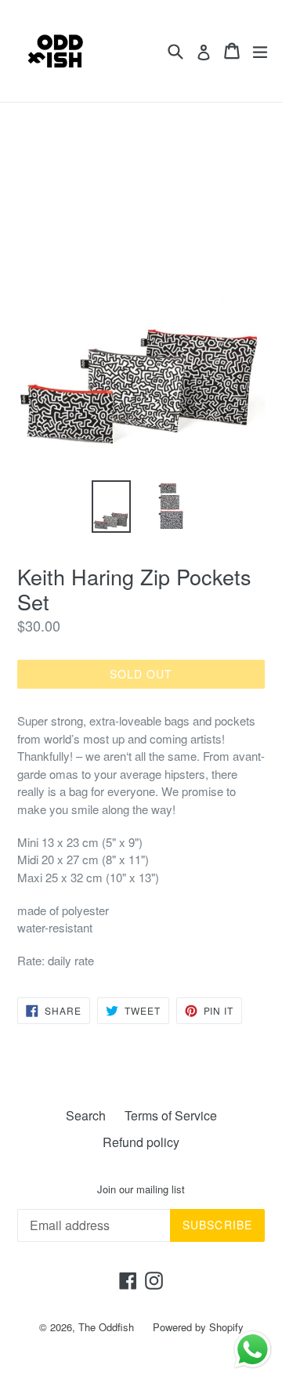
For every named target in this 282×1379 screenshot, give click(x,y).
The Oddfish (106, 1326)
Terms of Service (171, 1115)
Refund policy (141, 1142)
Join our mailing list (141, 1189)
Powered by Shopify (198, 1326)
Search (86, 1115)
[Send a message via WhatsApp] (252, 1349)
